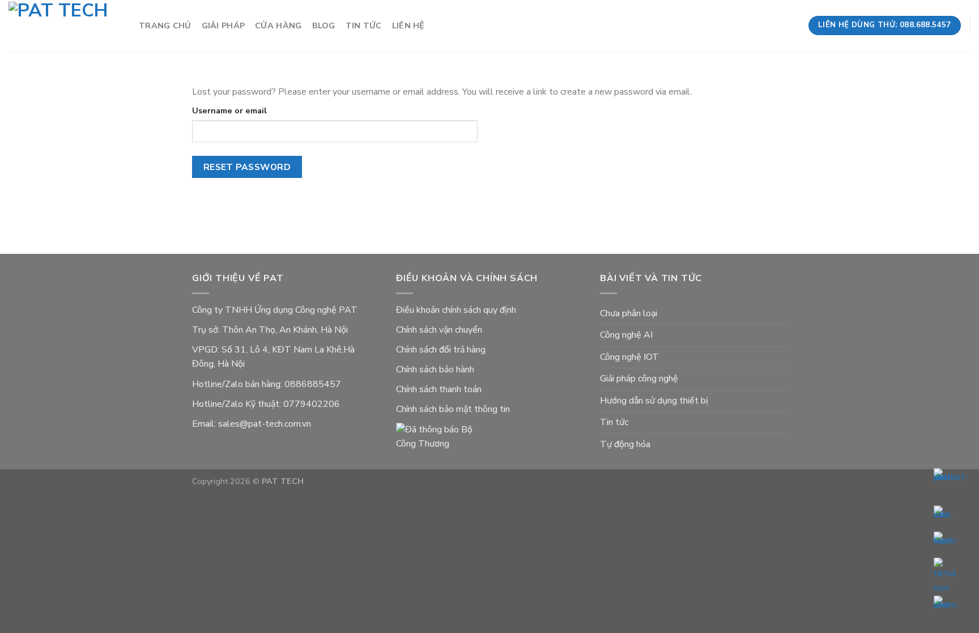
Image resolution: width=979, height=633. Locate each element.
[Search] (793, 25)
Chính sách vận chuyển (439, 330)
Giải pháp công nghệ (639, 378)
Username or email (229, 110)
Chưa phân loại (628, 313)
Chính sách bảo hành (435, 369)
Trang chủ (165, 25)
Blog (323, 25)
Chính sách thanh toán (439, 389)
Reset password (247, 167)
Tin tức (364, 25)
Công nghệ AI (626, 335)
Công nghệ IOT (629, 357)
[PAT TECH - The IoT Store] (65, 26)
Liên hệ (408, 25)
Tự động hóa (625, 444)
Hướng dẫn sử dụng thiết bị (654, 400)
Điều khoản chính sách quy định (456, 310)
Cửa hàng (278, 25)
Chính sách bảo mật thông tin (453, 409)
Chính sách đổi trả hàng (441, 349)
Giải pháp (223, 25)
